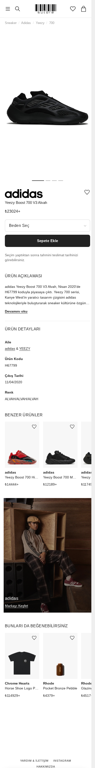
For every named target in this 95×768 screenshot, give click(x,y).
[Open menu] (8, 9)
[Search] (17, 9)
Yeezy (40, 23)
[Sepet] (83, 9)
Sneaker (11, 23)
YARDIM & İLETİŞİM (34, 760)
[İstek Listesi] (73, 9)
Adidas (26, 23)
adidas (10, 348)
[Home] (46, 9)
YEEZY (24, 348)
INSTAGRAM (62, 760)
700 (51, 23)
